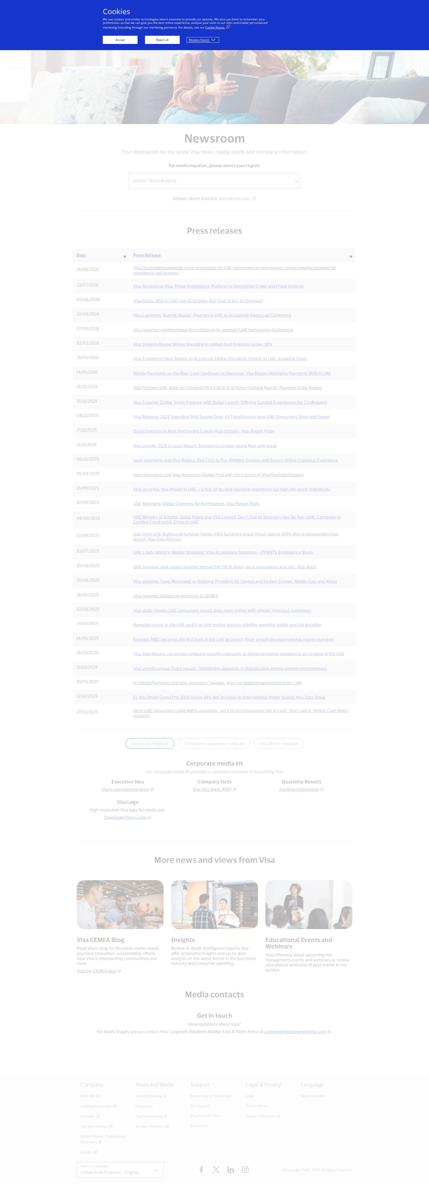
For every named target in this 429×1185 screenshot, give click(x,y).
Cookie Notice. (215, 27)
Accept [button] (120, 40)
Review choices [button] (199, 40)
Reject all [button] (162, 40)
